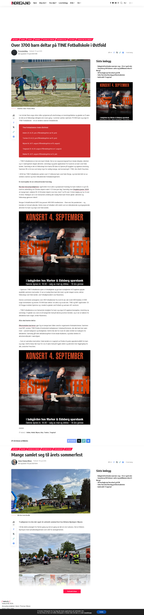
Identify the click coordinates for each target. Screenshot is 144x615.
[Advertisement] (72, 21)
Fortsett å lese (72, 591)
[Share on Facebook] (114, 52)
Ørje (42, 432)
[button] (121, 3)
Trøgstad (53, 432)
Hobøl (30, 39)
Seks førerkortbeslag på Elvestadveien (111, 75)
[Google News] (115, 3)
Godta (101, 612)
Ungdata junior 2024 (81, 189)
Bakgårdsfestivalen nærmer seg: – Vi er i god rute (115, 66)
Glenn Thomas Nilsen (25, 461)
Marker (37, 39)
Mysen (38, 432)
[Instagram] (118, 3)
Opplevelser (59, 449)
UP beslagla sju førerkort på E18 (109, 73)
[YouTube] (113, 3)
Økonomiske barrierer (27, 325)
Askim (23, 39)
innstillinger (88, 613)
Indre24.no (20, 3)
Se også (72, 39)
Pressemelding (23, 51)
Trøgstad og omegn (84, 39)
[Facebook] (111, 3)
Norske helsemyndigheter (29, 187)
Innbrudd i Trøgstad (104, 77)
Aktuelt (15, 39)
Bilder (23, 449)
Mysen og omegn (48, 39)
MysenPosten (61, 39)
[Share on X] (117, 52)
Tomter (46, 432)
